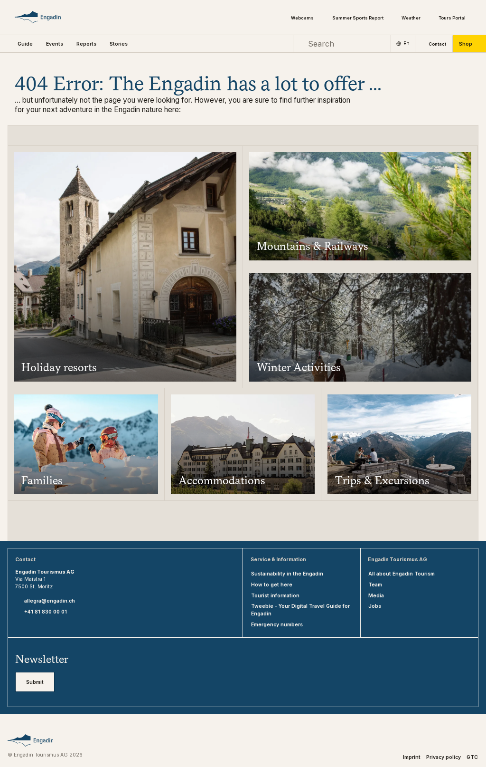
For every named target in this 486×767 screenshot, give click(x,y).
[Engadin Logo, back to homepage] (48, 17)
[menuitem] (55, 43)
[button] (25, 43)
